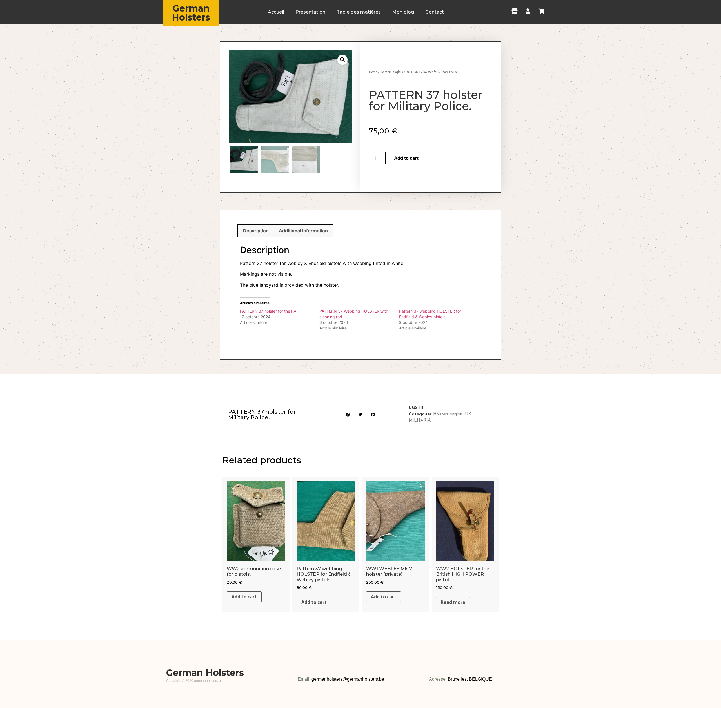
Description (256, 230)
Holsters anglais (391, 72)
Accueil (276, 12)
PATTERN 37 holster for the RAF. (270, 311)
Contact (434, 12)
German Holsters (191, 13)
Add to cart (406, 158)
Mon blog (403, 12)
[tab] (255, 230)
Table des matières (359, 12)
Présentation (310, 12)
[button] (348, 414)
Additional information (303, 230)
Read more (453, 602)
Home (373, 72)
